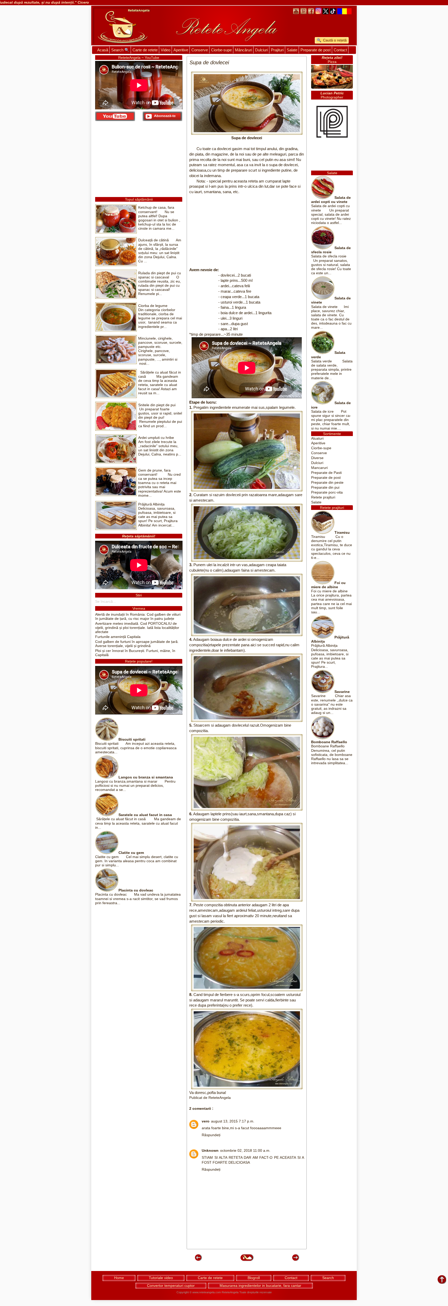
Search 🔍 (120, 50)
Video (165, 50)
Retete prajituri (323, 497)
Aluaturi (317, 438)
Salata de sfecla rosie (331, 250)
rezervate (266, 1292)
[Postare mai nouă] (198, 1260)
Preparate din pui (325, 487)
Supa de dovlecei (246, 138)
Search (328, 1278)
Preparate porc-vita (327, 492)
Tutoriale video (161, 1278)
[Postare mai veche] (295, 1260)
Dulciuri (261, 50)
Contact (340, 50)
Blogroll (254, 1278)
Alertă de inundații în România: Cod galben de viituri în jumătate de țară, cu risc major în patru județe (137, 617)
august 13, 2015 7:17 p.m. (232, 1121)
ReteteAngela (230, 1292)
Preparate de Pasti (326, 473)
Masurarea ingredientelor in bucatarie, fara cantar (260, 1285)
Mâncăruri (243, 50)
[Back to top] (441, 1280)
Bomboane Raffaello (329, 742)
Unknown (210, 1151)
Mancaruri (319, 468)
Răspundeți (211, 1135)
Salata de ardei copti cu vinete (331, 200)
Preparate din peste (327, 483)
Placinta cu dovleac (135, 890)
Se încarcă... (105, 601)
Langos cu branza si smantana (145, 777)
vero (205, 1121)
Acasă (102, 50)
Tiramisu (342, 533)
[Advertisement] (246, 231)
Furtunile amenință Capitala (118, 637)
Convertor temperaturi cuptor (171, 1285)
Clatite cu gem (131, 853)
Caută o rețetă (334, 40)
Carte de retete (145, 50)
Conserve (199, 50)
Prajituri (277, 50)
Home (119, 1278)
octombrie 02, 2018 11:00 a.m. (245, 1151)
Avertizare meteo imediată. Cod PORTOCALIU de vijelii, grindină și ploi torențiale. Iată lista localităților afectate (137, 628)
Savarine (342, 692)
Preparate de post (315, 50)
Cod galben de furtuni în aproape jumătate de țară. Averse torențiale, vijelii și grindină (137, 644)
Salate (292, 50)
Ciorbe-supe (221, 50)
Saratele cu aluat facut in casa (145, 815)
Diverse (317, 458)
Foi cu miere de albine (328, 585)
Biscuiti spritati (131, 739)
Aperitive (180, 50)
